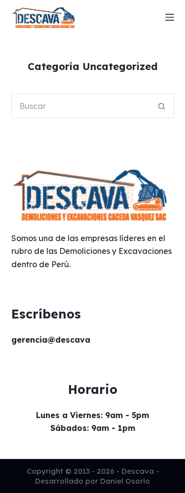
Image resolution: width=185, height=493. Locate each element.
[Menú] (169, 17)
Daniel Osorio (125, 481)
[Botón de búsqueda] (161, 106)
